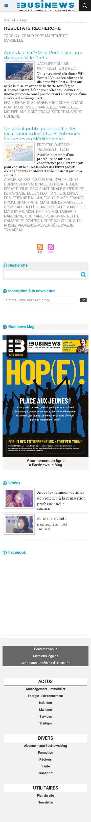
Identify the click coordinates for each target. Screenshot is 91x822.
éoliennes (69, 193)
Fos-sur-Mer (56, 198)
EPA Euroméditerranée (25, 102)
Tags (23, 20)
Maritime (45, 709)
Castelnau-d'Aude (49, 179)
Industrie (45, 703)
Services (45, 716)
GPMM (64, 102)
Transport (45, 773)
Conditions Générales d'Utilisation (45, 663)
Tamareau (13, 230)
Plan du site (45, 795)
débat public (16, 189)
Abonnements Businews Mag (45, 746)
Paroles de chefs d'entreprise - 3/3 (52, 521)
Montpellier (38, 211)
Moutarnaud (64, 211)
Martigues (14, 211)
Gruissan (13, 207)
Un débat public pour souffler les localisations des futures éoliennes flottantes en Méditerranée (42, 133)
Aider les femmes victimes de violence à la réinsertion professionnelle (61, 498)
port (32, 112)
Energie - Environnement (45, 696)
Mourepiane (15, 112)
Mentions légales (45, 656)
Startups (45, 723)
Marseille (68, 107)
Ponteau (34, 221)
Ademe (10, 179)
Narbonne (13, 216)
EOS (7, 198)
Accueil (9, 20)
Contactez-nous (45, 649)
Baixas (24, 179)
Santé (45, 766)
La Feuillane (36, 207)
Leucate (57, 207)
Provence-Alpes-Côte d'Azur (45, 225)
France (76, 198)
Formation (45, 752)
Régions (45, 759)
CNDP (73, 179)
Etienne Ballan (27, 198)
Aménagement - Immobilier (45, 689)
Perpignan (55, 216)
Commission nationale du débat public (41, 184)
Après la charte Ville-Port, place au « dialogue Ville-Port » (43, 55)
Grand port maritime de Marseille (43, 105)
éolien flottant (42, 193)
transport (49, 112)
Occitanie (34, 216)
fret (53, 102)
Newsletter (45, 802)
